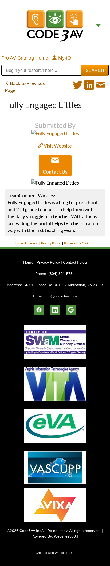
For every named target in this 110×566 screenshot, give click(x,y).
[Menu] (98, 25)
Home (28, 262)
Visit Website (57, 146)
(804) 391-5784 (61, 273)
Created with (55, 553)
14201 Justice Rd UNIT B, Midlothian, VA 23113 (63, 285)
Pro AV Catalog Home (25, 58)
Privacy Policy (51, 243)
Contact (69, 262)
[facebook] (39, 310)
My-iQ (64, 58)
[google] (71, 310)
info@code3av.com (61, 296)
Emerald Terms (26, 243)
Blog (83, 262)
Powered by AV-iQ (77, 243)
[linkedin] (55, 310)
